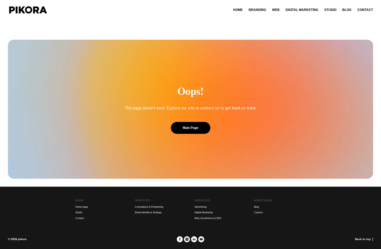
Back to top (363, 239)
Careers (258, 212)
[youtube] (201, 239)
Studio (330, 10)
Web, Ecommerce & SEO (207, 218)
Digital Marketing (302, 10)
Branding (257, 10)
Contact (365, 10)
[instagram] (187, 239)
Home (238, 10)
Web (276, 10)
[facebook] (180, 239)
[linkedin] (194, 239)
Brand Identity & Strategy (148, 212)
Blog (346, 10)
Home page (81, 207)
